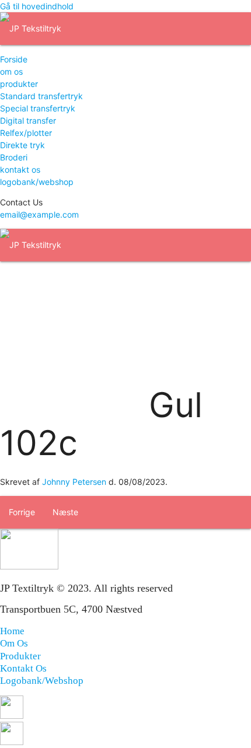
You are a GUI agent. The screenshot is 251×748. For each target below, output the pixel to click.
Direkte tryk (22, 145)
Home (12, 631)
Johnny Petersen (74, 482)
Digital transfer (28, 120)
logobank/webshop (37, 182)
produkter (19, 84)
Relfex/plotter (26, 133)
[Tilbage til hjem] (30, 28)
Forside (13, 59)
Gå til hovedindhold (37, 6)
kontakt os (20, 169)
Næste (65, 512)
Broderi (13, 157)
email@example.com (39, 214)
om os (11, 71)
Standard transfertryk (41, 96)
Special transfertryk (37, 108)
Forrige (22, 512)
